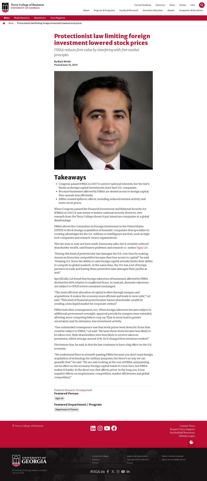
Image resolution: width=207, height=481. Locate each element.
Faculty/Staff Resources (182, 432)
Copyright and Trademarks (138, 459)
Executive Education (153, 10)
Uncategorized (84, 390)
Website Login (187, 436)
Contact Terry (187, 425)
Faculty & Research (128, 10)
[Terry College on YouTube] (107, 428)
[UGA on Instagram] (118, 471)
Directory (160, 5)
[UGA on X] (113, 471)
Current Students (142, 5)
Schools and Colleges (100, 456)
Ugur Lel (142, 247)
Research (70, 390)
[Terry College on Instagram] (100, 428)
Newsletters (40, 18)
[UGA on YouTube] (123, 471)
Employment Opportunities (137, 456)
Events (182, 5)
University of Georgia (33, 460)
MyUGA (95, 463)
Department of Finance (66, 409)
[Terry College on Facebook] (114, 428)
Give (193, 5)
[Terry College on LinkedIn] (92, 428)
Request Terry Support (182, 429)
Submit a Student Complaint (172, 456)
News (172, 5)
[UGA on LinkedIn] (128, 471)
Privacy (130, 463)
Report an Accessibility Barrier (174, 459)
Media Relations (22, 18)
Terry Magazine (57, 18)
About (86, 10)
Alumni (170, 10)
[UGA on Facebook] (108, 471)
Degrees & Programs (104, 10)
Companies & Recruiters (191, 10)
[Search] (201, 5)
